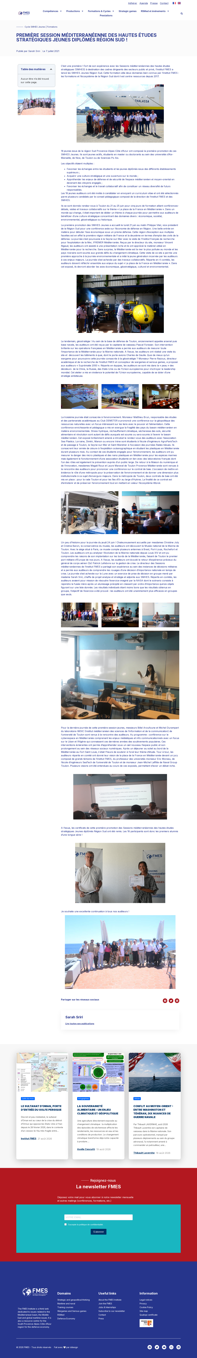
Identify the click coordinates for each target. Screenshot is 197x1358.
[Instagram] (171, 1347)
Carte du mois (28, 1098)
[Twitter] (157, 1347)
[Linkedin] (178, 1347)
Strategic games (128, 11)
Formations (52, 27)
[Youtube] (164, 1347)
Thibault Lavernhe (144, 1152)
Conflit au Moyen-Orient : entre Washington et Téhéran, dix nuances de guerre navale (153, 1112)
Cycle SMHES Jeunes (35, 27)
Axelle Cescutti (86, 1149)
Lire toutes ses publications (79, 1024)
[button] (182, 13)
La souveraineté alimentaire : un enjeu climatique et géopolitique (97, 1110)
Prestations (106, 15)
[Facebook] (150, 1347)
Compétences (50, 11)
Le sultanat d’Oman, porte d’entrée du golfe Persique (41, 1108)
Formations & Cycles (99, 11)
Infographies (83, 1098)
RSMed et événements (153, 11)
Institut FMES (28, 1138)
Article (137, 1098)
